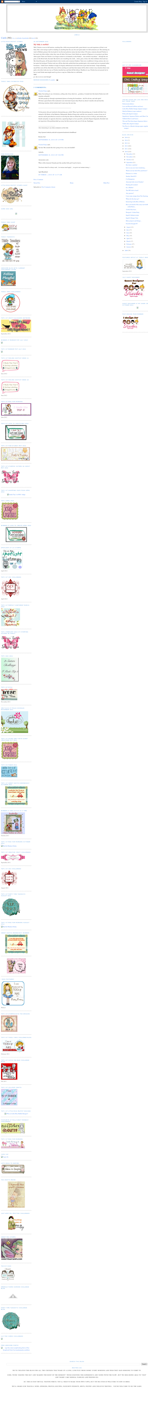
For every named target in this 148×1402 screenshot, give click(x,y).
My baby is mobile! (41, 44)
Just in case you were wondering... (136, 168)
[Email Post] (57, 80)
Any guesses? (130, 193)
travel (33, 38)
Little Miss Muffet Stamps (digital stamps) (134, 109)
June (127, 233)
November (129, 157)
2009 (126, 250)
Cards (3, 37)
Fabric (13, 38)
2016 (126, 137)
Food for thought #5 (132, 224)
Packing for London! (132, 185)
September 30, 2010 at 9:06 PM (51, 155)
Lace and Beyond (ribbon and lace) (132, 106)
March (128, 241)
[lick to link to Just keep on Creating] (16, 1231)
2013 (126, 143)
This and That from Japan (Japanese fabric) (134, 121)
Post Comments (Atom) (48, 187)
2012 (126, 146)
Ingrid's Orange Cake (132, 218)
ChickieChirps (42, 91)
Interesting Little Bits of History (135, 202)
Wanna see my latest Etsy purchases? (136, 171)
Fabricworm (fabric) (128, 104)
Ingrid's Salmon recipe (132, 215)
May (127, 236)
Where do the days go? (132, 199)
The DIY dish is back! (132, 190)
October (128, 160)
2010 (126, 152)
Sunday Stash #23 (131, 176)
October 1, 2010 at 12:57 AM (50, 175)
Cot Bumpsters (130, 179)
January (128, 247)
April (128, 238)
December (129, 154)
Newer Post (37, 183)
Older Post (106, 183)
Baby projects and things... (133, 221)
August (128, 227)
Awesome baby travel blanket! (135, 182)
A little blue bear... (131, 209)
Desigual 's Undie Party (132, 212)
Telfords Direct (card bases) (130, 119)
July (127, 230)
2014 (126, 140)
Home (71, 183)
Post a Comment (38, 179)
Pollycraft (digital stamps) (130, 114)
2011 (126, 149)
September (129, 162)
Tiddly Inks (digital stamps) (130, 124)
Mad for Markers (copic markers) (131, 111)
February (129, 244)
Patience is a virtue (131, 173)
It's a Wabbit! (129, 187)
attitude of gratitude (23, 38)
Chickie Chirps (77, 16)
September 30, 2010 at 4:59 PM (51, 140)
